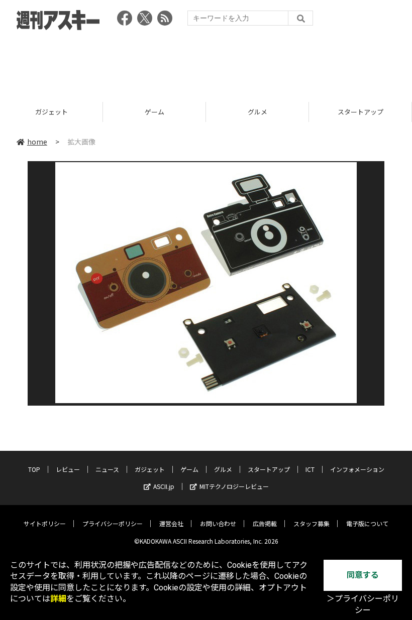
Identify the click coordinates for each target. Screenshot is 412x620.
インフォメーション (357, 469)
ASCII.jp (163, 486)
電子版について (367, 523)
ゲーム (154, 111)
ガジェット (51, 111)
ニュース (107, 469)
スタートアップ (360, 111)
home (37, 142)
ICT (310, 469)
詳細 (58, 598)
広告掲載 (265, 523)
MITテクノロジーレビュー (234, 486)
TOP (34, 469)
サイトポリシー (45, 523)
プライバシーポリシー (112, 523)
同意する (363, 575)
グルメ (257, 111)
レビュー (68, 469)
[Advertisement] (206, 62)
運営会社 (171, 523)
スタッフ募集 (311, 523)
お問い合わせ (218, 523)
